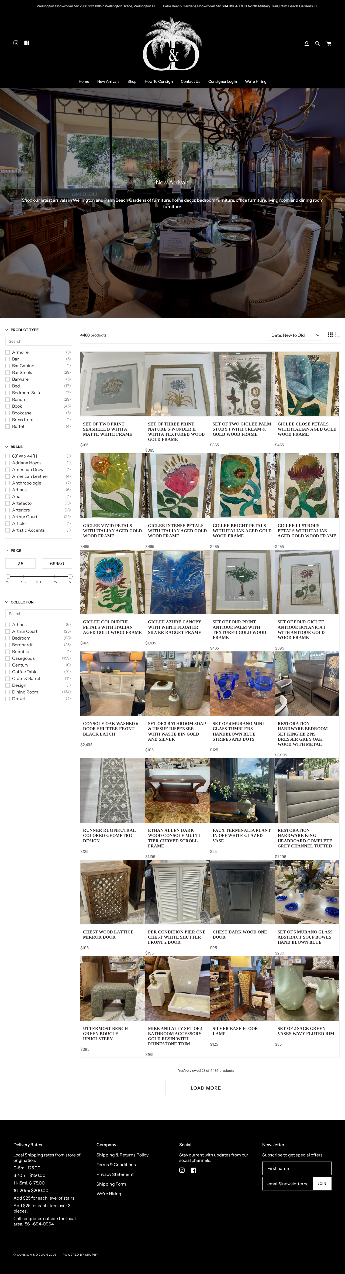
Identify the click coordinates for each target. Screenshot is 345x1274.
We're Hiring (108, 1193)
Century (20, 665)
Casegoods (23, 658)
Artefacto (22, 503)
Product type (25, 330)
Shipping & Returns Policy (122, 1155)
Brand (17, 447)
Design (19, 685)
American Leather (30, 476)
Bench (18, 399)
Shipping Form (111, 1184)
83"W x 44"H (24, 456)
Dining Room (25, 692)
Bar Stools (22, 372)
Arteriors (21, 510)
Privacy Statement (115, 1174)
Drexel (18, 698)
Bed (16, 386)
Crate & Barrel (26, 678)
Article (19, 523)
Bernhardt (22, 644)
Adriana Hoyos (27, 462)
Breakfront (23, 419)
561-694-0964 (39, 1224)
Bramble (20, 651)
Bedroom (21, 638)
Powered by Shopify (81, 1254)
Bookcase (22, 412)
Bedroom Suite (27, 392)
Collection (22, 602)
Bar (15, 359)
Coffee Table (24, 671)
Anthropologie (26, 483)
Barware (20, 379)
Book (17, 406)
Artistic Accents (28, 530)
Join (322, 1184)
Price (16, 550)
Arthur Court (24, 516)
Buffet (18, 426)
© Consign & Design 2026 (35, 1254)
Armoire (20, 352)
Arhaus (19, 489)
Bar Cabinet (24, 365)
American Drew (27, 469)
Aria (16, 496)
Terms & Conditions (116, 1164)
